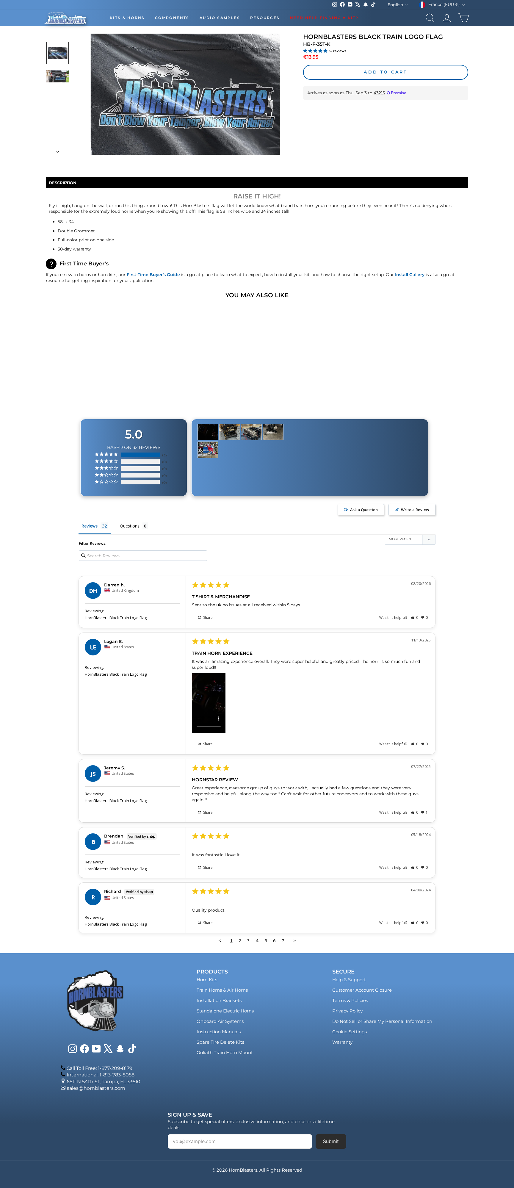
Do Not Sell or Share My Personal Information (382, 1021)
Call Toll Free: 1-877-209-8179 (99, 1068)
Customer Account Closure (362, 990)
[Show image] (57, 53)
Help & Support (349, 979)
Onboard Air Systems (220, 1021)
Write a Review (415, 509)
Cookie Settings (349, 1031)
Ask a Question (364, 509)
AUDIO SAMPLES (220, 17)
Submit (331, 1141)
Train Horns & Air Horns (222, 990)
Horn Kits (207, 979)
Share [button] (207, 617)
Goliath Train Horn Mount (225, 1052)
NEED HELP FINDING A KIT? (324, 17)
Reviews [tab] (90, 526)
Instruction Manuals (219, 1031)
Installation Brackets (219, 1000)
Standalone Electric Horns (225, 1011)
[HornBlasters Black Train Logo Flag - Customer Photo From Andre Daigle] (230, 432)
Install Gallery (409, 274)
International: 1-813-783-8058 (100, 1075)
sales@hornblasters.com (96, 1088)
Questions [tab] (130, 526)
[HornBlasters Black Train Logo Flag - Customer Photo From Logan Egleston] (208, 432)
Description (62, 182)
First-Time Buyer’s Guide (153, 274)
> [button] (294, 940)
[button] (414, 617)
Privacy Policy (347, 1011)
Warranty (342, 1042)
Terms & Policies (350, 1000)
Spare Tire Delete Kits (220, 1042)
